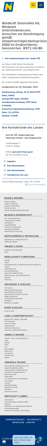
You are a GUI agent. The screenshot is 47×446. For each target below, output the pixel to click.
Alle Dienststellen (16, 170)
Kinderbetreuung (10, 269)
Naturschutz (8, 351)
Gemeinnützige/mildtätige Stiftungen (16, 210)
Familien (7, 260)
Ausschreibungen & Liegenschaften (16, 402)
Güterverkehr (8, 376)
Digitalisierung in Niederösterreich (15, 240)
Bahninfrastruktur (10, 374)
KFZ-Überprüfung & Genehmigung (16, 379)
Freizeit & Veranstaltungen (13, 250)
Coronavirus (8, 288)
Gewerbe (7, 404)
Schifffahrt (8, 389)
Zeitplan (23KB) (10, 116)
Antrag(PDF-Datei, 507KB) (15, 99)
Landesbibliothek (10, 225)
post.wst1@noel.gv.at (22, 152)
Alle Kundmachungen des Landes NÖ (22, 58)
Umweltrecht (8, 353)
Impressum (18, 422)
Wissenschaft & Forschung (13, 231)
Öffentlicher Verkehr (11, 387)
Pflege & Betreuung (10, 296)
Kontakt (30, 422)
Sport (6, 252)
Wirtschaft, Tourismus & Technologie (16, 410)
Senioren (7, 277)
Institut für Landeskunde (12, 227)
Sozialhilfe (7, 301)
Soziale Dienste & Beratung (13, 298)
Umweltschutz (9, 355)
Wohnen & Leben (10, 208)
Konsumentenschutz (11, 271)
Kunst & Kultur (9, 311)
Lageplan (11, 161)
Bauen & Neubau (10, 202)
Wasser (6, 358)
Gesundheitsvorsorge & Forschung (16, 294)
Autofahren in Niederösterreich (14, 372)
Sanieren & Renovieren (12, 206)
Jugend (7, 267)
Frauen (6, 262)
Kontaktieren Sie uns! (17, 175)
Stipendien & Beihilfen (11, 229)
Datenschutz (34, 419)
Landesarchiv (8, 223)
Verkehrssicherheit (10, 391)
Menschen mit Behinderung (13, 273)
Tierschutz (8, 280)
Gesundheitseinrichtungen (13, 292)
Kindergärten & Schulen (12, 220)
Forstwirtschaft (9, 321)
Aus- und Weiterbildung (12, 218)
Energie (7, 343)
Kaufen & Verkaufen (11, 204)
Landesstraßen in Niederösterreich (16, 370)
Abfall (6, 340)
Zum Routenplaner (16, 165)
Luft (5, 347)
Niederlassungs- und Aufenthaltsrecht (17, 275)
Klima (6, 345)
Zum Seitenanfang (36, 184)
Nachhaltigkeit (9, 349)
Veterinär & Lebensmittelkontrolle (15, 330)
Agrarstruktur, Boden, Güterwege (15, 319)
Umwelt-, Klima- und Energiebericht (16, 338)
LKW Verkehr (8, 381)
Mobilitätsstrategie (10, 385)
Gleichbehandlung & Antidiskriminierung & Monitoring (22, 265)
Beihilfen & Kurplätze (11, 303)
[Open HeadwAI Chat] (40, 439)
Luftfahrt (7, 383)
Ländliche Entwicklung (12, 328)
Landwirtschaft (9, 326)
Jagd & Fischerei (10, 323)
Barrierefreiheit (15, 419)
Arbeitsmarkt (8, 400)
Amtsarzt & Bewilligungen (13, 290)
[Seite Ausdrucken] (4, 442)
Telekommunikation (10, 242)
